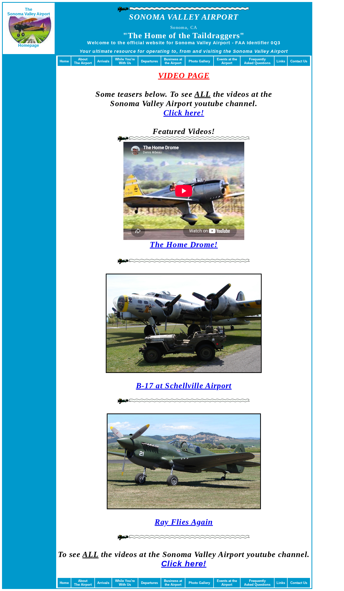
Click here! (183, 112)
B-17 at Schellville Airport (184, 385)
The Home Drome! (184, 244)
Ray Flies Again (184, 521)
